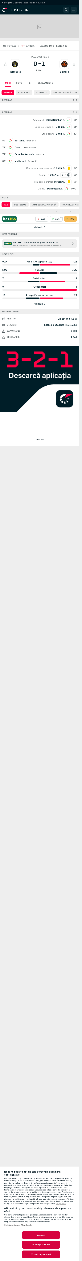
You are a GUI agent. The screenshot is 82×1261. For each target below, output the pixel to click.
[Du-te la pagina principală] (19, 10)
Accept (41, 1235)
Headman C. (30, 147)
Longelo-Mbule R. (44, 126)
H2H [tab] (29, 83)
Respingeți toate (41, 1244)
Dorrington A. (55, 188)
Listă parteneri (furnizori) (18, 1225)
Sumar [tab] (8, 92)
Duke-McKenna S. (24, 154)
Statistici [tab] (24, 92)
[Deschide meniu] (74, 10)
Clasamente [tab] (45, 83)
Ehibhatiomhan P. (55, 120)
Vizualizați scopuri (41, 1254)
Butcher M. (38, 120)
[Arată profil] (15, 64)
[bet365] (9, 219)
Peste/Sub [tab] (20, 204)
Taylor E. (32, 161)
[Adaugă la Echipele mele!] (5, 64)
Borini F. (60, 133)
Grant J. (42, 188)
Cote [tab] (19, 83)
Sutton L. (19, 140)
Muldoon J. (20, 161)
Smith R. (40, 154)
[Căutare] (66, 10)
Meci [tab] (8, 83)
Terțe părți (61, 1203)
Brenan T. (31, 140)
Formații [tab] (41, 92)
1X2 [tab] (6, 204)
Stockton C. (48, 133)
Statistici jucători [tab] (65, 92)
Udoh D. (60, 126)
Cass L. (18, 147)
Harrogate (15, 71)
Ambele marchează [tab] (44, 204)
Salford (64, 71)
